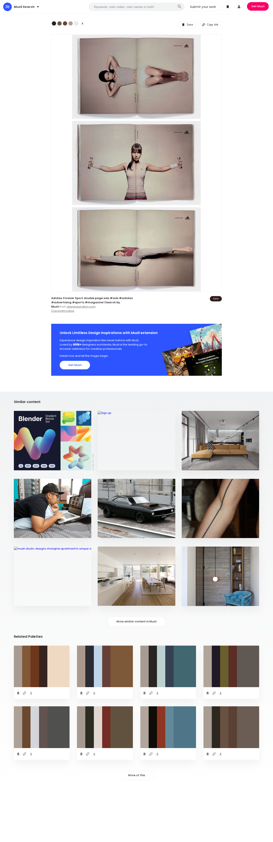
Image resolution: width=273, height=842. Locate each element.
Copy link (212, 24)
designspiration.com (81, 307)
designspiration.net (199, 464)
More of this (136, 775)
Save (189, 24)
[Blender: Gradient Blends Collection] (52, 440)
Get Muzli (257, 6)
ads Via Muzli (93, 461)
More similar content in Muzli (136, 621)
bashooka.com (111, 464)
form (216, 298)
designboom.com (29, 600)
